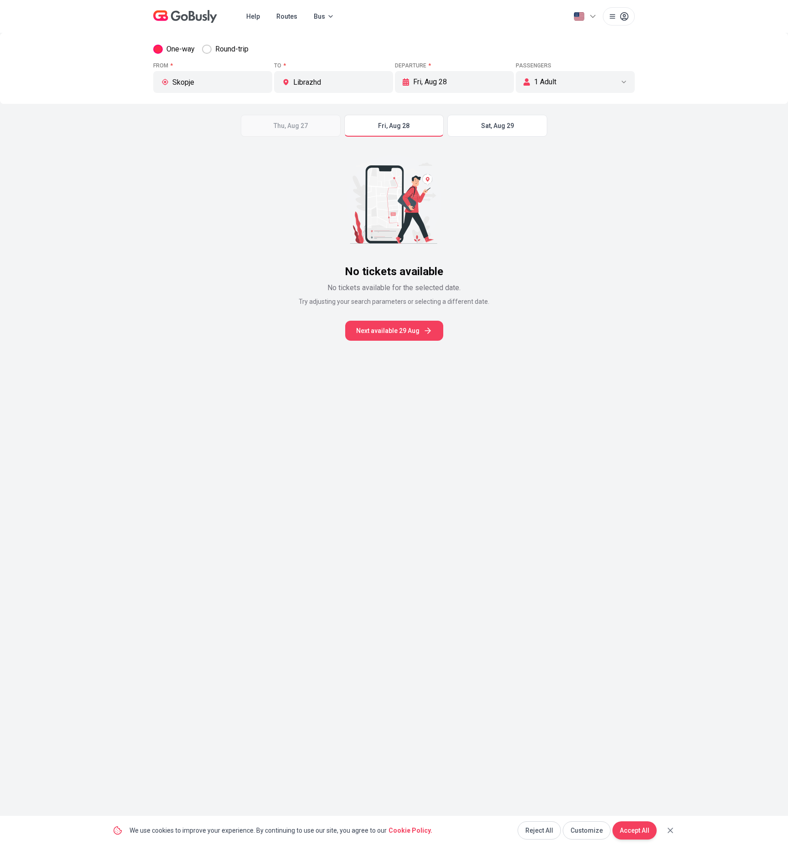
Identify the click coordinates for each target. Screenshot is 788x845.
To (280, 65)
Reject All (539, 830)
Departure (413, 65)
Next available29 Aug (388, 330)
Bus (319, 16)
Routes (286, 16)
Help (253, 16)
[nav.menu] (619, 16)
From (163, 65)
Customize (586, 830)
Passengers (533, 65)
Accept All (634, 830)
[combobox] (218, 82)
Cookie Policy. (410, 830)
